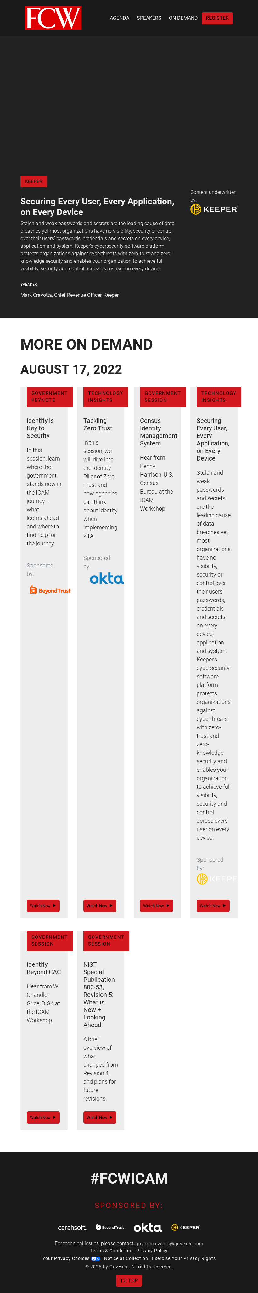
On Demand (183, 18)
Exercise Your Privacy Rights (184, 1258)
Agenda (119, 18)
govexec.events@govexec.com (169, 1243)
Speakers (149, 18)
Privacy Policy (152, 1250)
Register (217, 18)
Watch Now (41, 905)
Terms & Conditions (112, 1250)
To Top (129, 1281)
